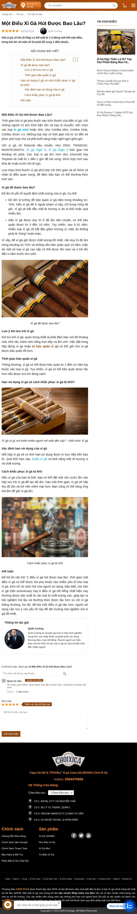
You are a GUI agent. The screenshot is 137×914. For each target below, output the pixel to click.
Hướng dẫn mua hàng (14, 836)
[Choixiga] (9, 5)
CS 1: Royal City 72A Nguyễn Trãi (55, 801)
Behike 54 (127, 879)
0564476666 (74, 779)
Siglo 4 (16, 879)
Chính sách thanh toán (14, 848)
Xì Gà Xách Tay (50, 879)
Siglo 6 (116, 879)
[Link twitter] (81, 835)
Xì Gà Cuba (35, 879)
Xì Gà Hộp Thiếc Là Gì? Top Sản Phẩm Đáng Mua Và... (114, 61)
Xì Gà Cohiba (66, 879)
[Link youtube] (88, 835)
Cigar (7, 879)
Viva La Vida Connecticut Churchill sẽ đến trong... (115, 103)
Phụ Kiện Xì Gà (47, 842)
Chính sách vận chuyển (15, 842)
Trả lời (10, 692)
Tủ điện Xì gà (46, 854)
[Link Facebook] (74, 835)
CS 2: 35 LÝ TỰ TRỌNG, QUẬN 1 (52, 807)
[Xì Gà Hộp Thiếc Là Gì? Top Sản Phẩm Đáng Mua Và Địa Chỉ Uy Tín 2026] (116, 53)
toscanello (79, 879)
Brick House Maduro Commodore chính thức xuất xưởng (115, 72)
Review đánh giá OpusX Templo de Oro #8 (116, 93)
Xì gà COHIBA (46, 836)
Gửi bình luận (11, 733)
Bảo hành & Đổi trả (12, 854)
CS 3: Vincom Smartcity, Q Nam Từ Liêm (58, 813)
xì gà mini (91, 879)
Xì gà (24, 879)
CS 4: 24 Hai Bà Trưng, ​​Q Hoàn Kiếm (56, 819)
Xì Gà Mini (44, 848)
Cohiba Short (105, 879)
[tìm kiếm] (114, 5)
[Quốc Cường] (43, 31)
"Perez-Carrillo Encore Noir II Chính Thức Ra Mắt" (112, 82)
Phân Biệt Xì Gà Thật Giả (15, 860)
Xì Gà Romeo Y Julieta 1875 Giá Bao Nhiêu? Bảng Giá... (114, 114)
